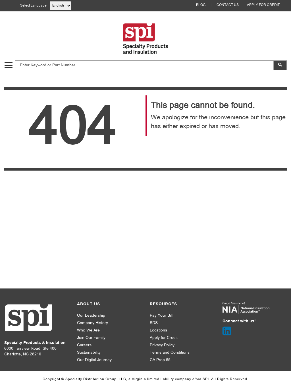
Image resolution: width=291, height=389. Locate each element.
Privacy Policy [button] (162, 345)
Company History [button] (92, 323)
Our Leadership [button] (91, 316)
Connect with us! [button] (239, 321)
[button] (8, 65)
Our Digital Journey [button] (94, 360)
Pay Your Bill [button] (161, 316)
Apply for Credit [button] (164, 338)
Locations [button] (158, 330)
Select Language (33, 5)
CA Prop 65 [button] (160, 360)
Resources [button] (163, 304)
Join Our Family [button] (91, 338)
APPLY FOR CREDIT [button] (263, 5)
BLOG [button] (200, 5)
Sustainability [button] (89, 353)
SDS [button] (154, 323)
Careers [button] (84, 345)
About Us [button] (88, 304)
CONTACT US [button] (228, 5)
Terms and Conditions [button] (170, 353)
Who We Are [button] (88, 330)
